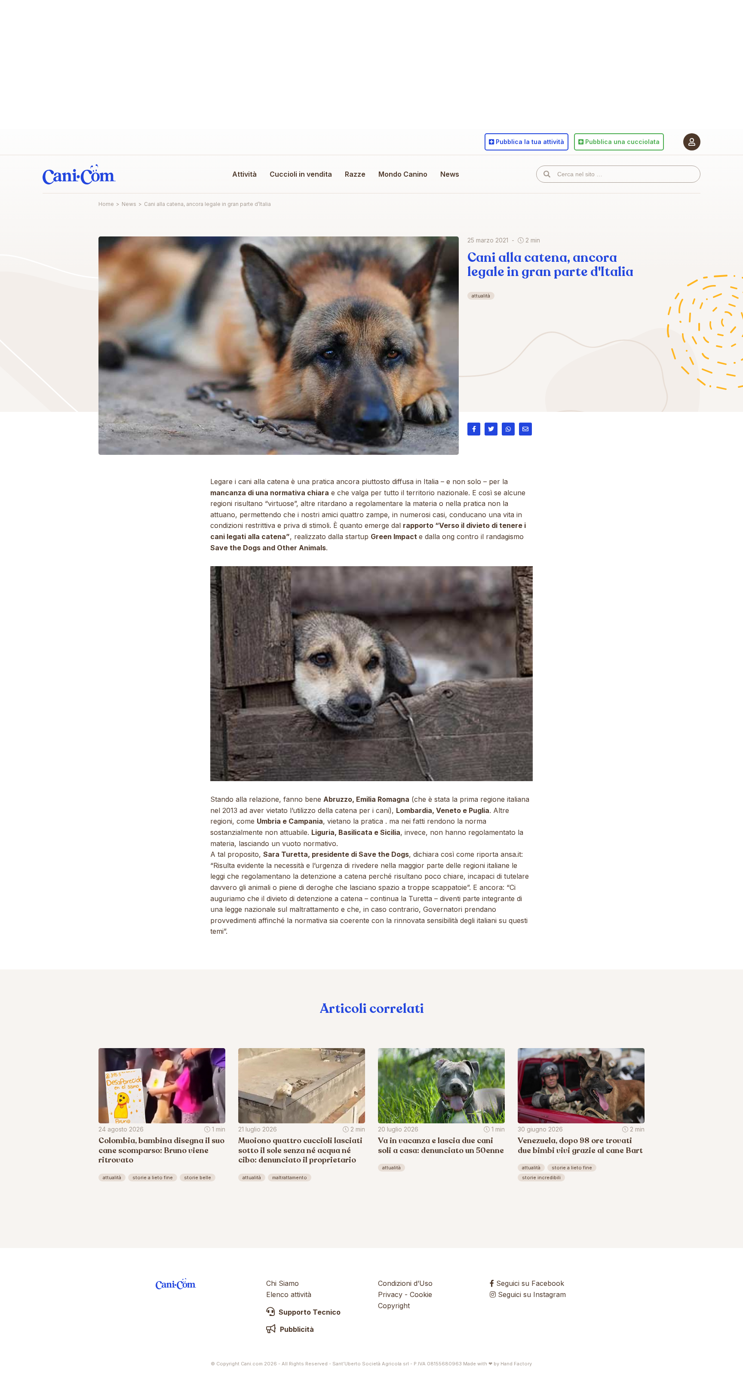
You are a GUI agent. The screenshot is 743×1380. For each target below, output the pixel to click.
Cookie (421, 1294)
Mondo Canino (402, 174)
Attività (244, 174)
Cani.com (79, 174)
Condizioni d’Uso (405, 1283)
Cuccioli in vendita (301, 174)
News (449, 174)
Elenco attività (288, 1294)
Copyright (394, 1305)
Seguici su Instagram (531, 1294)
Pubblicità (296, 1329)
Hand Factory (516, 1364)
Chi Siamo (282, 1283)
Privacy (390, 1294)
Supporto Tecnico (309, 1312)
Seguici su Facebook (529, 1283)
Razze (355, 174)
